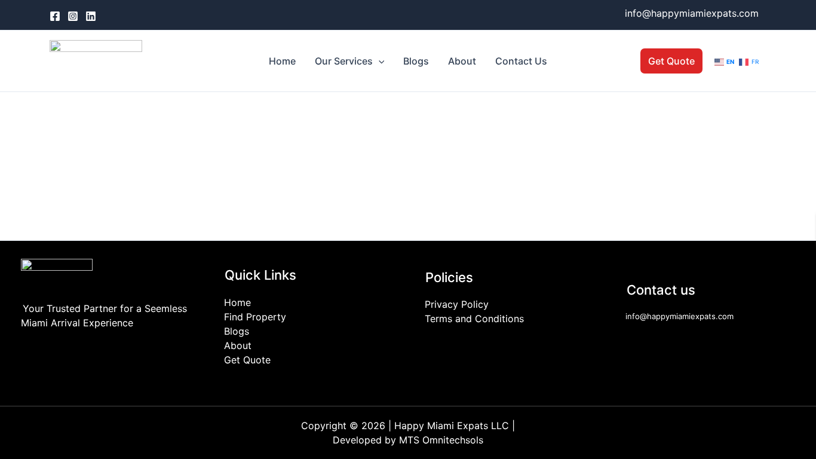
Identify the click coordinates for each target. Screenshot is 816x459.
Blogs (416, 61)
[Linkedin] (90, 16)
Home (282, 61)
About (462, 61)
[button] (379, 61)
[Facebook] (55, 16)
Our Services (344, 61)
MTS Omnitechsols (441, 440)
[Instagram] (73, 16)
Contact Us (521, 61)
